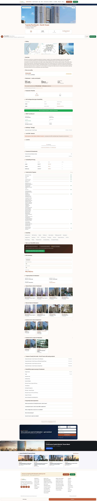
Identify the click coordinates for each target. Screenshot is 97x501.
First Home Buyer (47, 491)
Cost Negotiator (47, 488)
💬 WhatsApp (92, 36)
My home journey (47, 479)
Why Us (59, 1)
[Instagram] (24, 487)
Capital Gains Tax (47, 489)
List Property (69, 1)
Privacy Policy (70, 487)
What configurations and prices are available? (34, 409)
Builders (51, 1)
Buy (39, 1)
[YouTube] (29, 487)
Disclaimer (70, 489)
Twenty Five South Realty (31, 26)
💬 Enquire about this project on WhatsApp (35, 250)
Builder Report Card (59, 481)
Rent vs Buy (46, 484)
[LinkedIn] (26, 487)
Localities (55, 1)
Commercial (46, 1)
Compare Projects (47, 487)
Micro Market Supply (59, 484)
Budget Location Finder (48, 482)
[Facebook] (22, 487)
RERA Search (36, 487)
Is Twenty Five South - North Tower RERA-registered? (35, 406)
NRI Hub (69, 484)
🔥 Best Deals (29, 1)
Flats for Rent (36, 479)
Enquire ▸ (72, 499)
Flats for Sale (36, 481)
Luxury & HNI (70, 485)
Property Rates (58, 489)
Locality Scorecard (59, 479)
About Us (69, 481)
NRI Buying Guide (59, 487)
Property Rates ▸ (52, 282)
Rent (42, 1)
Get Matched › (67, 434)
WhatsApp (75, 1)
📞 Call (87, 36)
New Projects (35, 1)
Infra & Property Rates (60, 485)
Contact (69, 482)
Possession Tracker (59, 482)
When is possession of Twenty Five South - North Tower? (36, 403)
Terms (69, 488)
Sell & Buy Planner (47, 485)
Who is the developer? (29, 412)
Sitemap (69, 491)
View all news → (76, 453)
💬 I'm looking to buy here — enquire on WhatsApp (48, 110)
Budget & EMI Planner (48, 481)
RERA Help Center (59, 488)
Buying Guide (46, 492)
